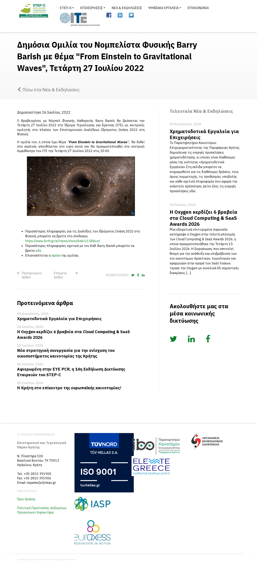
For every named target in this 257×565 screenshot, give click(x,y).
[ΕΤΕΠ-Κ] (33, 16)
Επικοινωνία (198, 8)
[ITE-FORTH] (80, 19)
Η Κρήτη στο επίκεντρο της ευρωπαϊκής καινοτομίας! (69, 387)
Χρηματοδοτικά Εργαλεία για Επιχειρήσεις (59, 318)
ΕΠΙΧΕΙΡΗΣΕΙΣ (91, 8)
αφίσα (55, 255)
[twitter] (131, 15)
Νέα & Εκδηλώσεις (127, 8)
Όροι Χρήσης (26, 499)
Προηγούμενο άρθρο (32, 275)
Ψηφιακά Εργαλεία (163, 8)
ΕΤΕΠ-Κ (65, 8)
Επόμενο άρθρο (60, 275)
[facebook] (109, 15)
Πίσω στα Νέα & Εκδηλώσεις (51, 89)
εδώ (38, 251)
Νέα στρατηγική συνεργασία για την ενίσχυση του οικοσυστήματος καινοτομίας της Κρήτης (66, 353)
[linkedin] (120, 15)
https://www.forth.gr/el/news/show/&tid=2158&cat (62, 241)
